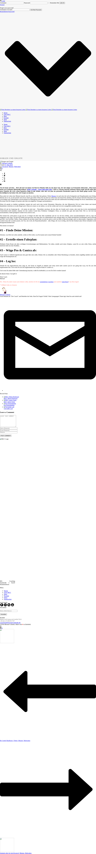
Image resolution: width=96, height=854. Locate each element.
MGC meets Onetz (9, 402)
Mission (11, 166)
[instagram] (5, 606)
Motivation (17, 166)
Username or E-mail (6, 9)
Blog (5, 116)
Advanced (5, 166)
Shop (5, 119)
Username (3, 3)
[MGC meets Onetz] (10, 400)
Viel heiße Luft (8, 408)
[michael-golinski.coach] (38, 109)
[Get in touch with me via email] (50, 390)
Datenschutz (7, 121)
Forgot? (2, 5)
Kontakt (6, 118)
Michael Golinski (7, 163)
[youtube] (12, 606)
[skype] (8, 606)
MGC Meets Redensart (10, 398)
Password (27, 3)
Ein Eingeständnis (9, 405)
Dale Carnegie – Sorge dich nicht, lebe (39, 189)
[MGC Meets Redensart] (11, 397)
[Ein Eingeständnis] (10, 403)
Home (5, 113)
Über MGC (7, 114)
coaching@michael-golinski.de (10, 623)
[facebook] (1, 606)
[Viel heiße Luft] (9, 407)
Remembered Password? (7, 11)
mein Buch (65, 282)
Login (3, 1)
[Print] (1, 184)
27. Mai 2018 (9, 165)
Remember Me (54, 3)
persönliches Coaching (46, 282)
